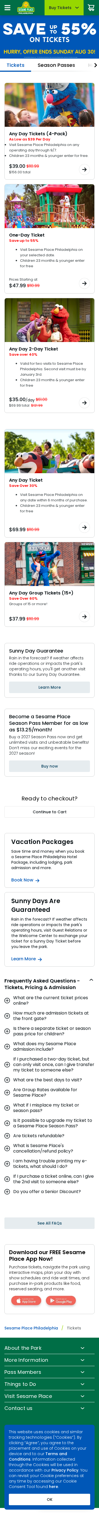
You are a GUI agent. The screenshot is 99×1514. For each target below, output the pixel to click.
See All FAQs (49, 1223)
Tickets (15, 65)
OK (50, 1499)
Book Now (22, 880)
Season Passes (56, 65)
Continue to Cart (50, 812)
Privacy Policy (65, 1470)
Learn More (49, 687)
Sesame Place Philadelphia (31, 1328)
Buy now (49, 766)
